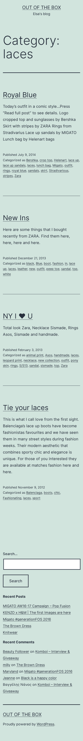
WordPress (45, 724)
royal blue (19, 170)
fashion (58, 263)
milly (6, 665)
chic (57, 492)
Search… (10, 554)
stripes (8, 176)
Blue (39, 263)
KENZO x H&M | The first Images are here (37, 612)
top (74, 269)
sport (36, 498)
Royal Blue (20, 95)
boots (48, 492)
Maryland (10, 671)
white (7, 274)
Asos (48, 355)
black (30, 263)
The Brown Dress (17, 626)
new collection (48, 360)
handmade (61, 355)
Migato (58, 165)
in (66, 263)
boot (47, 263)
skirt (44, 170)
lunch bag (43, 165)
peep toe (52, 269)
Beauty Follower (16, 651)
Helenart (60, 160)
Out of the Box (41, 7)
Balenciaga (34, 492)
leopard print (12, 360)
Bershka (32, 160)
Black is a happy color (39, 678)
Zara (17, 176)
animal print (34, 355)
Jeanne (9, 678)
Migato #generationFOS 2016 (27, 619)
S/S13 (23, 365)
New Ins (16, 218)
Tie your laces (25, 407)
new (32, 269)
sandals (33, 170)
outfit (68, 165)
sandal (66, 269)
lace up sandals (14, 165)
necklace (30, 360)
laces (31, 165)
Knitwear (10, 632)
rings (6, 170)
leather (22, 269)
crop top (46, 160)
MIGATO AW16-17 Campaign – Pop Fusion (36, 606)
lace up (73, 160)
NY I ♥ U (18, 316)
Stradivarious (58, 170)
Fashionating (12, 498)
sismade (47, 365)
